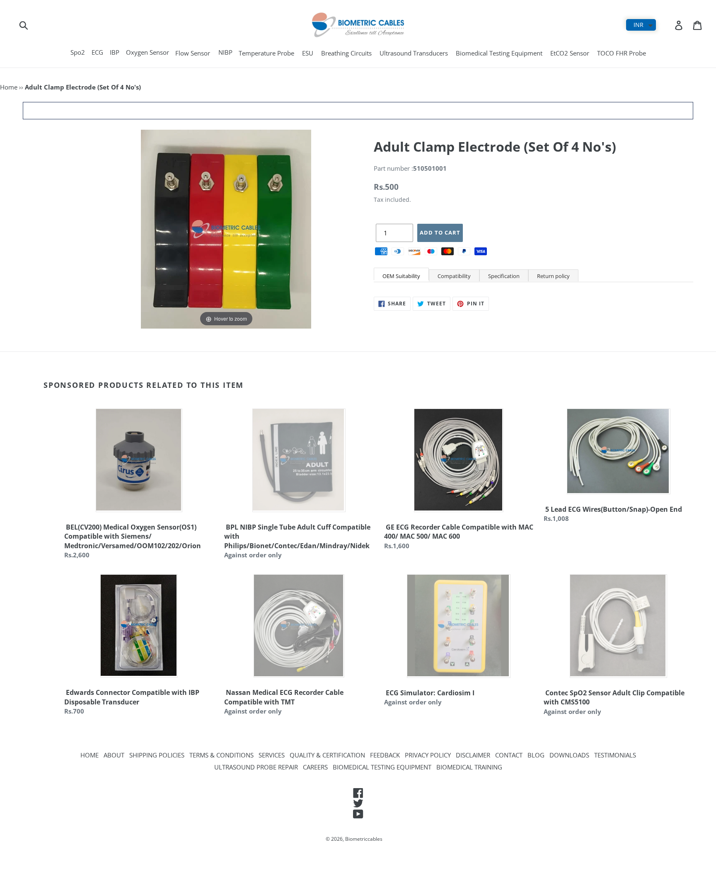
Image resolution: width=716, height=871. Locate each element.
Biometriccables (363, 838)
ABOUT (114, 755)
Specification (504, 276)
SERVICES (272, 755)
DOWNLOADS (569, 755)
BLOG (535, 755)
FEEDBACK (385, 755)
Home (8, 87)
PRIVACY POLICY (428, 755)
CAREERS (315, 767)
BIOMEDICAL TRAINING (469, 767)
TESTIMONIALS (615, 755)
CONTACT (508, 755)
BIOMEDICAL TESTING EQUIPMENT (382, 767)
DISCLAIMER (473, 755)
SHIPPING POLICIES (156, 755)
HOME (89, 755)
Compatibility (454, 276)
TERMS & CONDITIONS (221, 755)
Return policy (553, 276)
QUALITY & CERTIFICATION (327, 755)
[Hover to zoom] (226, 228)
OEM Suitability (401, 276)
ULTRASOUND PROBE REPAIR (256, 767)
